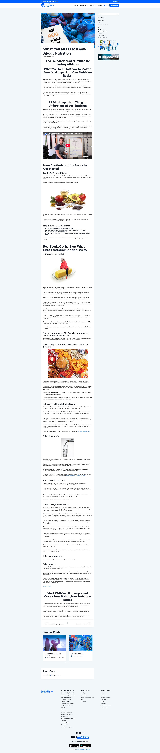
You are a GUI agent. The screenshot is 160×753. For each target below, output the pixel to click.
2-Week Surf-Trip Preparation (68, 693)
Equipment (103, 703)
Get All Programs (65, 707)
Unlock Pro (114, 5)
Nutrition (45, 45)
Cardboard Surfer (65, 701)
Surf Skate (63, 720)
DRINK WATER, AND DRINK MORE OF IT (53, 654)
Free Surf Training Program (67, 705)
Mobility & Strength (102, 29)
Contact (102, 693)
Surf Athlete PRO (65, 716)
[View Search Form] (104, 5)
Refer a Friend (104, 699)
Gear (99, 22)
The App (76, 5)
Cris (45, 56)
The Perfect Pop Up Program (67, 727)
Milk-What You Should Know (83, 431)
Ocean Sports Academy (66, 712)
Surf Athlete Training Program (68, 718)
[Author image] (45, 657)
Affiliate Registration (105, 697)
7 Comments (61, 657)
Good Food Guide (47, 586)
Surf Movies (83, 701)
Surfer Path (83, 695)
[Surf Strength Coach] (47, 691)
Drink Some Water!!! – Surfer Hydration (75, 475)
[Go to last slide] (45, 648)
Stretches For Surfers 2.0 (66, 714)
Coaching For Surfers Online (87, 697)
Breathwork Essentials (66, 699)
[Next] (91, 648)
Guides (100, 5)
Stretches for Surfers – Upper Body (84, 623)
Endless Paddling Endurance (67, 703)
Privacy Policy (104, 707)
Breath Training (101, 20)
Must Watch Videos (102, 31)
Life (98, 26)
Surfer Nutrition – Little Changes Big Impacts (53, 623)
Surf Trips (93, 5)
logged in (51, 675)
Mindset (100, 28)
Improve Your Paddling (103, 24)
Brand (102, 701)
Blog (82, 699)
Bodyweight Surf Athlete (66, 697)
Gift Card (63, 710)
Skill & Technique (101, 35)
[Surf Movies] (108, 57)
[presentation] (54, 643)
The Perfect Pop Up (102, 37)
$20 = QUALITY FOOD (77, 654)
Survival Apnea (64, 725)
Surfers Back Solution (66, 722)
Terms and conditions (105, 705)
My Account (103, 695)
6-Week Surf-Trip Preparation (68, 695)
